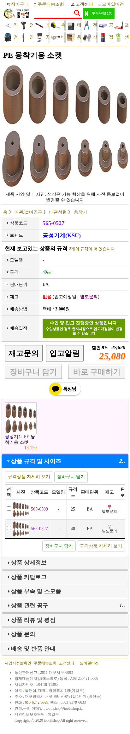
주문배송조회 (51, 4)
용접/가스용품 (78, 37)
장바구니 (20, 4)
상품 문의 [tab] (23, 634)
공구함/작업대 (110, 25)
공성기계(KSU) (62, 235)
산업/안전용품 (94, 37)
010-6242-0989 (36, 702)
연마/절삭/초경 (30, 37)
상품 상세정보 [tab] (29, 562)
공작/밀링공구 (46, 37)
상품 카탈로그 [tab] (29, 577)
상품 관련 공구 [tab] (68, 605)
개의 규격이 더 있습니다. (92, 248)
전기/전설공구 (94, 25)
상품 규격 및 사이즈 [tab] (68, 461)
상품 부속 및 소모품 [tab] (36, 591)
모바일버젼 (113, 4)
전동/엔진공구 (30, 25)
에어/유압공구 (46, 25)
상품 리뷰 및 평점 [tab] (33, 620)
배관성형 (58, 212)
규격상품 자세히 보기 (29, 476)
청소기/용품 (14, 37)
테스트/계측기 (78, 25)
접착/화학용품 (110, 37)
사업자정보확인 (18, 663)
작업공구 (14, 25)
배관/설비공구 (62, 37)
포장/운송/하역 (125, 25)
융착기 (80, 212)
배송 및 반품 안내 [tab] (33, 648)
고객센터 (84, 4)
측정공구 (62, 25)
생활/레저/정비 (125, 37)
